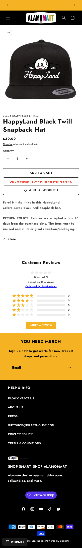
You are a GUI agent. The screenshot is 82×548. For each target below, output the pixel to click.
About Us (15, 407)
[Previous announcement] (7, 5)
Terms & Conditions (24, 443)
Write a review (41, 325)
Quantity (8, 151)
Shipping (8, 144)
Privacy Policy (20, 434)
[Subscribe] (69, 367)
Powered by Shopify (57, 541)
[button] (8, 17)
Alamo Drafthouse (34, 541)
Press (13, 416)
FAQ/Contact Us (21, 398)
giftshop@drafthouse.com (31, 425)
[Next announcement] (74, 5)
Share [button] (12, 239)
